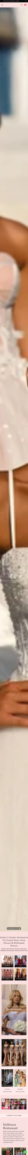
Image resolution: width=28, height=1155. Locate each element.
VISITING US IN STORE (14, 1115)
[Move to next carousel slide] (17, 928)
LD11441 (7, 1089)
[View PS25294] (20, 1078)
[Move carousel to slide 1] (11, 928)
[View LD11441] (7, 1078)
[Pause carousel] (20, 928)
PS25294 (20, 1089)
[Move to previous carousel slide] (8, 928)
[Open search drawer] (21, 4)
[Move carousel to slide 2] (12, 928)
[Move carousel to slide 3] (14, 928)
